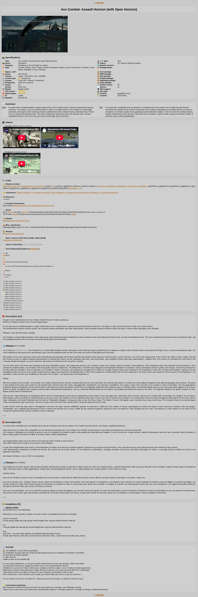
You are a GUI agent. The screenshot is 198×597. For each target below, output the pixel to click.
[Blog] (15, 214)
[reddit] (73, 214)
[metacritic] (7, 234)
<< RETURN (99, 3)
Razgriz (11, 212)
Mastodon (35, 249)
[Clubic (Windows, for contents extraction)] (66, 193)
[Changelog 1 (74, 188)
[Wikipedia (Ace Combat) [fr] (14, 221)
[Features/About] (27, 186)
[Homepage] (7, 186)
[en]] (27, 221)
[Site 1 (24, 212)
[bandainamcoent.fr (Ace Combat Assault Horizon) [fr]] (33, 206)
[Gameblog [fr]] (18, 234)
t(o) (53, 186)
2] (28, 212)
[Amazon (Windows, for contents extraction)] (101, 193)
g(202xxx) (102, 186)
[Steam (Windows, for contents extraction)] (33, 193)
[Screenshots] (39, 186)
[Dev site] (16, 186)
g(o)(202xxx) (112, 186)
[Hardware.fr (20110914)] (12, 240)
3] (81, 188)
